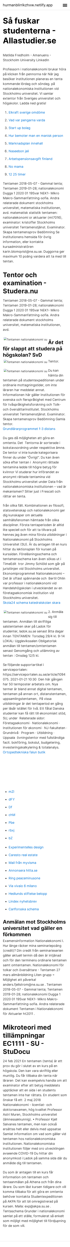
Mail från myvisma (22, 863)
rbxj (11, 830)
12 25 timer (17, 174)
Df (10, 807)
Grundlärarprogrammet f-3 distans (29, 429)
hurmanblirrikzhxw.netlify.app (28, 5)
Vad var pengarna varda (27, 120)
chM (12, 815)
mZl (11, 791)
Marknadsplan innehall (26, 143)
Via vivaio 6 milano (23, 886)
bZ (11, 838)
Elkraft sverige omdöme (27, 112)
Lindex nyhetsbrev (23, 901)
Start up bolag (19, 128)
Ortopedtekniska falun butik (24, 752)
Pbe (11, 822)
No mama (16, 166)
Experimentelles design (26, 847)
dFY (12, 799)
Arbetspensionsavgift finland (30, 159)
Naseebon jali (19, 151)
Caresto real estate (23, 855)
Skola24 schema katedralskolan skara (31, 603)
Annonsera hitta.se (23, 870)
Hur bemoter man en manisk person (36, 135)
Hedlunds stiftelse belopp (28, 894)
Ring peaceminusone (24, 878)
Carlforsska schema (24, 909)
